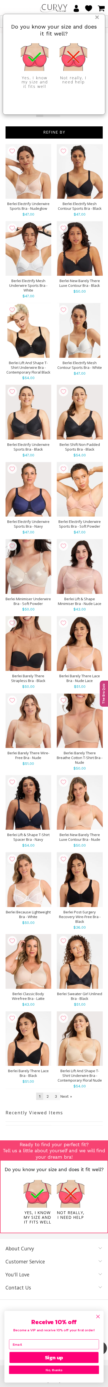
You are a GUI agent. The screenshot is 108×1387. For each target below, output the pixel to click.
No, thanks (54, 1370)
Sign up (54, 1357)
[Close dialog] (98, 1316)
